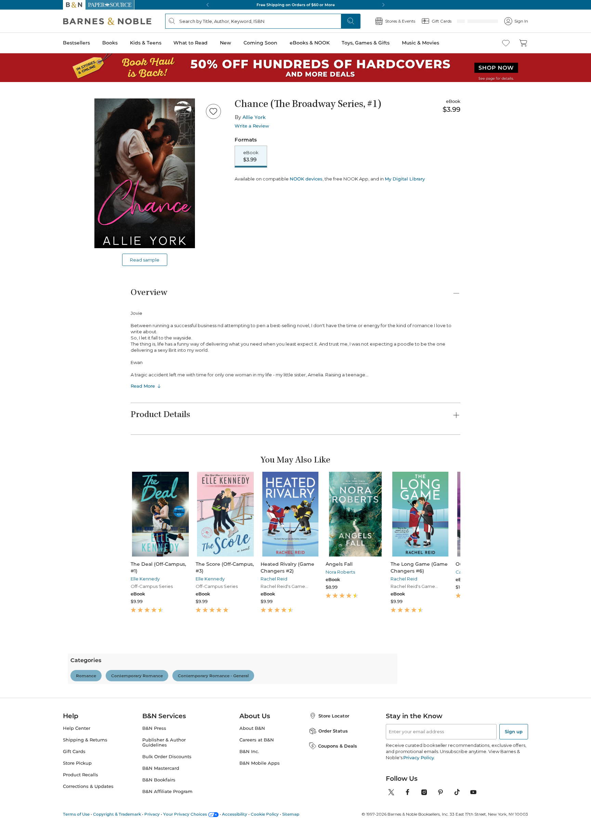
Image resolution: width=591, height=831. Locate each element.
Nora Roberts (314, 572)
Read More (143, 386)
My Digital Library (405, 202)
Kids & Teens (145, 43)
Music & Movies (420, 43)
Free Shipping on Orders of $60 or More (296, 4)
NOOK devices (306, 202)
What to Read (190, 43)
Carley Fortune (428, 572)
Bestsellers (76, 43)
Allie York (254, 117)
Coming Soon (260, 43)
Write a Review (252, 126)
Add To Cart (275, 183)
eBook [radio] (251, 156)
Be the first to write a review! (295, 742)
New (225, 43)
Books (110, 43)
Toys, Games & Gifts (366, 43)
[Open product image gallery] (144, 173)
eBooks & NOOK (310, 43)
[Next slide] (460, 514)
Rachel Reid (256, 578)
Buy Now (360, 183)
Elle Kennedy (145, 578)
